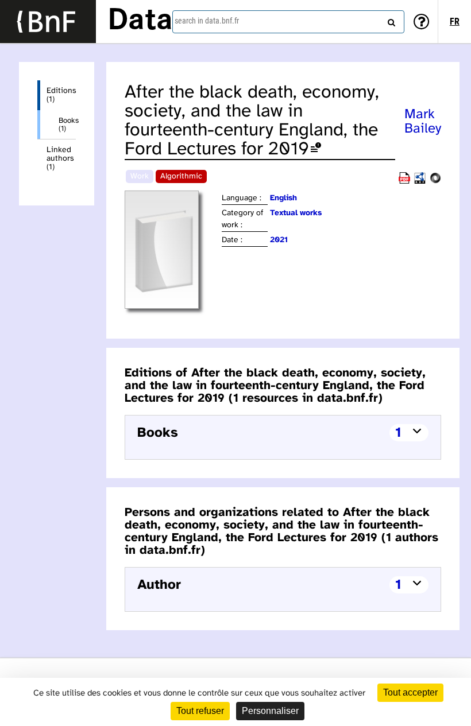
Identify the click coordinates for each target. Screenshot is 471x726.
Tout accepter (410, 692)
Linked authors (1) (60, 159)
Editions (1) (61, 95)
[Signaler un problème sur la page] (316, 149)
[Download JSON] (435, 181)
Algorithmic (181, 176)
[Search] (390, 20)
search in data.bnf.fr (207, 20)
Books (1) (67, 125)
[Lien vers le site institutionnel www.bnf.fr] (48, 21)
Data (140, 21)
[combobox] (288, 21)
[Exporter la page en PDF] (404, 181)
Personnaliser (270, 711)
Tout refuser (200, 711)
